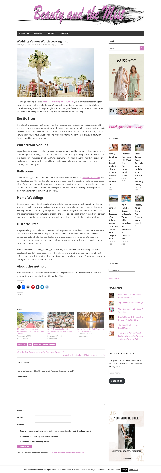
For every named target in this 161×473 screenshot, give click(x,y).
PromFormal (114, 278)
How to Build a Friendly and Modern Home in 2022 (83, 355)
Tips (53, 45)
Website (20, 424)
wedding (59, 45)
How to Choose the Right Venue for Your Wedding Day (90, 330)
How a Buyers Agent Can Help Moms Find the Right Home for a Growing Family (139, 169)
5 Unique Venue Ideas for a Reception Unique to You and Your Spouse (30, 331)
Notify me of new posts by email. (34, 441)
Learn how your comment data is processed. (67, 452)
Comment (22, 376)
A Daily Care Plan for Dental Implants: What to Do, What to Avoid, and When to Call (113, 169)
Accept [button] (124, 470)
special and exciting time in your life (58, 101)
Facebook (38, 33)
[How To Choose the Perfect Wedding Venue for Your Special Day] (60, 320)
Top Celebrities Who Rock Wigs (130, 302)
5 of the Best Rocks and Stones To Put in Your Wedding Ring (42, 352)
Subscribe (116, 381)
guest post (47, 45)
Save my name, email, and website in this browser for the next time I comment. (55, 431)
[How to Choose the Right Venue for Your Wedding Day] (90, 320)
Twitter (51, 33)
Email (20, 417)
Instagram (24, 33)
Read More (133, 469)
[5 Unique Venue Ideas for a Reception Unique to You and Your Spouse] (30, 320)
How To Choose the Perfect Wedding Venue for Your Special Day (59, 331)
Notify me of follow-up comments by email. (39, 436)
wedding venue (49, 345)
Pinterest (64, 33)
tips (30, 345)
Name (20, 410)
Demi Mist (36, 45)
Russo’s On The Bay (91, 177)
